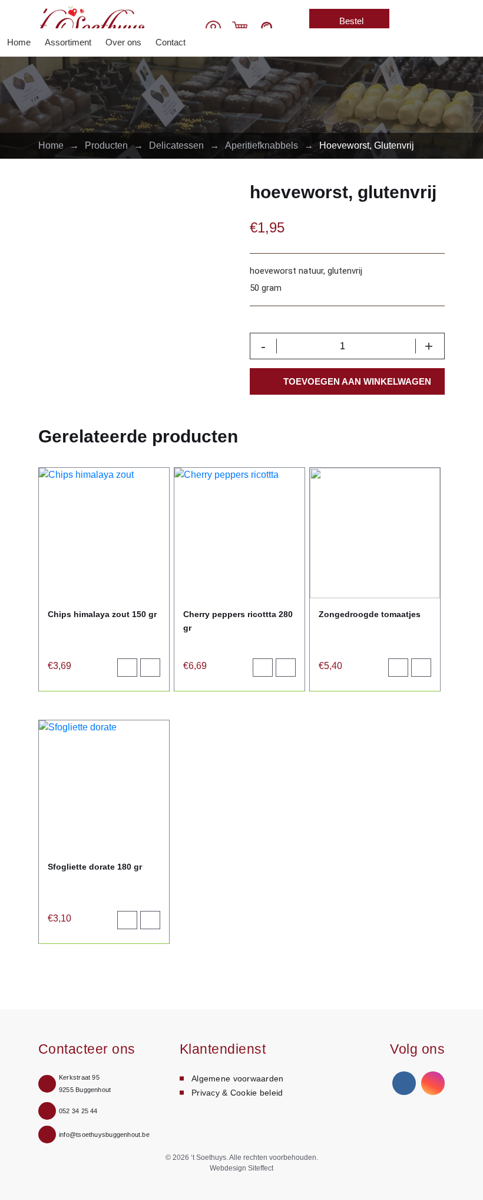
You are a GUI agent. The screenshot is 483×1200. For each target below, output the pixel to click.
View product (155, 670)
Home (19, 42)
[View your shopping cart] (239, 27)
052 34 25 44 (78, 1110)
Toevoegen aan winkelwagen (357, 381)
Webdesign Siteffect (241, 1168)
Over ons (123, 42)
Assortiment (68, 42)
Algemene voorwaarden (237, 1078)
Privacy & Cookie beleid (237, 1092)
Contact (171, 42)
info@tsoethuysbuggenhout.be (104, 1134)
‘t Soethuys (208, 1157)
